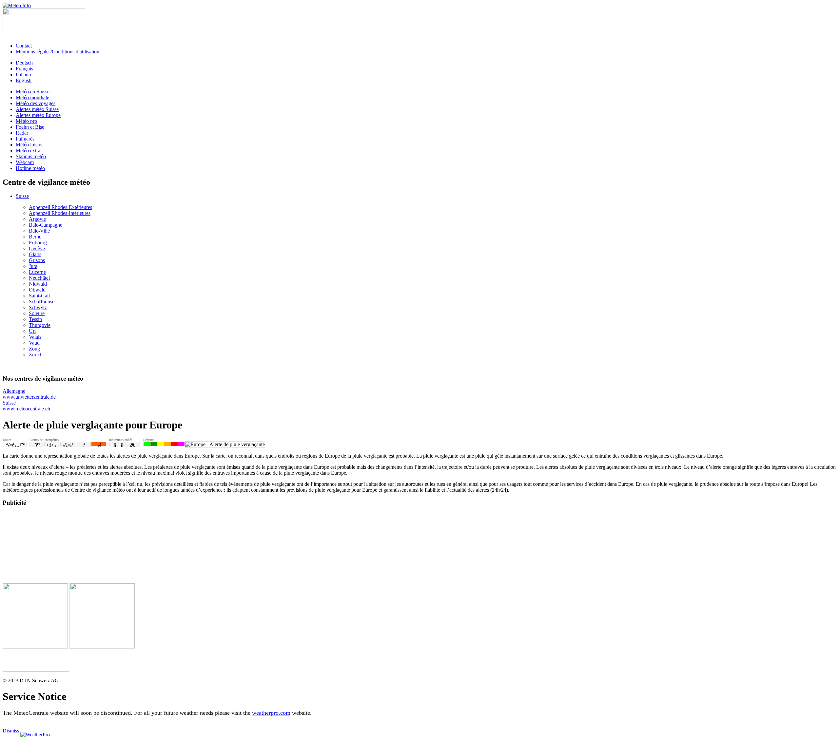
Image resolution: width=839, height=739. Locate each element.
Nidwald (38, 284)
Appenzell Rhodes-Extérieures (60, 207)
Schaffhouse (41, 301)
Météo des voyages (35, 103)
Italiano (23, 74)
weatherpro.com (271, 713)
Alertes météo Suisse (37, 109)
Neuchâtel (39, 278)
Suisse (22, 196)
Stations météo (31, 156)
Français (24, 68)
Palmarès (25, 139)
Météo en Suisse (32, 91)
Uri (32, 331)
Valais (35, 337)
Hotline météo (30, 168)
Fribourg (38, 242)
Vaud (34, 343)
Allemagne (29, 394)
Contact (24, 45)
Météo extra (28, 150)
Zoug (34, 348)
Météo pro (26, 121)
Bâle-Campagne (45, 225)
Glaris (35, 254)
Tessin (35, 319)
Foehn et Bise (30, 127)
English (23, 80)
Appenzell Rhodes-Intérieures (59, 213)
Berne (35, 236)
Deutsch (24, 63)
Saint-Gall (39, 295)
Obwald (37, 290)
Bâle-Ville (39, 231)
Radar (22, 133)
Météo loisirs (29, 144)
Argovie (37, 219)
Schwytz (38, 307)
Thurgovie (39, 325)
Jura (33, 266)
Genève (37, 248)
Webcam (25, 162)
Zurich (36, 354)
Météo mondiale (32, 97)
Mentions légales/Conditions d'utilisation (57, 51)
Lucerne (37, 272)
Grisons (37, 260)
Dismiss (11, 730)
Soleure (37, 313)
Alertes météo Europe (38, 115)
